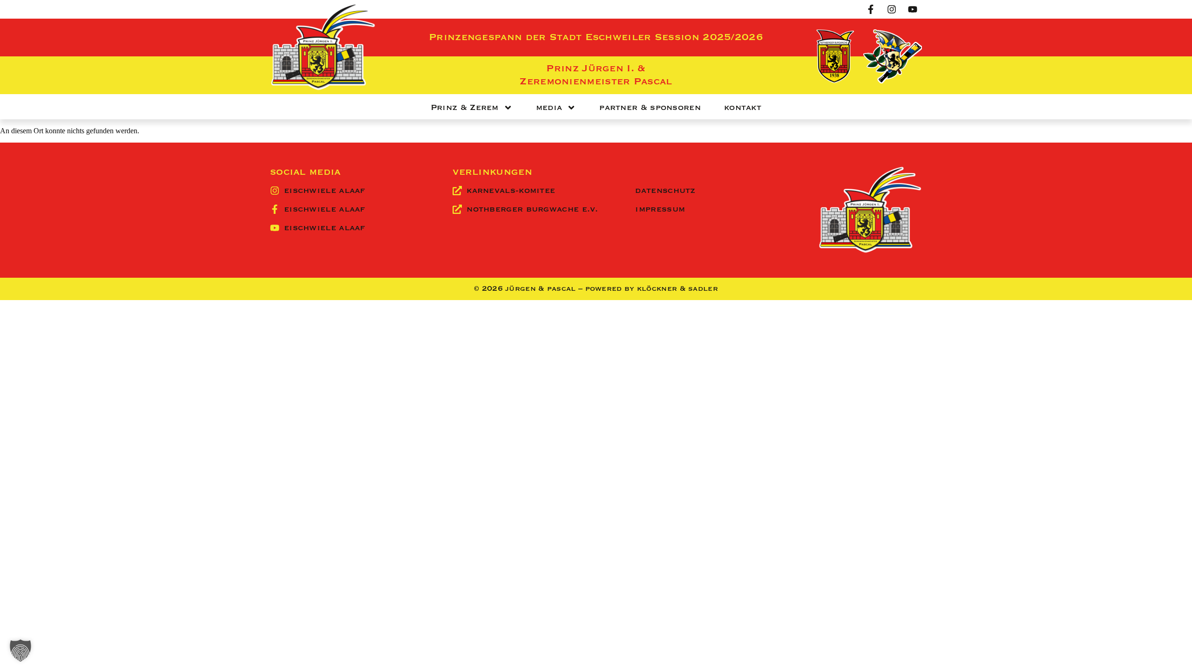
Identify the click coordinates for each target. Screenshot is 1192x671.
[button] (20, 650)
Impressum (660, 209)
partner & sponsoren (650, 107)
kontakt (742, 107)
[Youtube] (912, 9)
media (549, 107)
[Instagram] (891, 9)
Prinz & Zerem (465, 107)
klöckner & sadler (677, 289)
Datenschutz (665, 190)
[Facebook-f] (870, 9)
